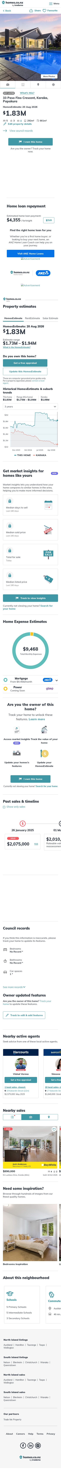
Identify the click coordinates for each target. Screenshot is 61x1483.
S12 (36, 844)
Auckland (8, 1345)
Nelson (7, 1362)
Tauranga (31, 1345)
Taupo (42, 1345)
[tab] (13, 318)
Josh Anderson (8, 1163)
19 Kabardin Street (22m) (17, 1090)
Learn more (37, 719)
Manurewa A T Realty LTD (22, 1166)
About (9, 1433)
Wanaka (44, 1362)
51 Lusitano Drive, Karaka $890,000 (30, 1144)
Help (30, 1433)
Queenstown (10, 1365)
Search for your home (47, 786)
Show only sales (15, 806)
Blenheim (17, 1362)
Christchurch (31, 1362)
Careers (20, 1433)
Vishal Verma (21, 1073)
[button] (30, 679)
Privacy (51, 1433)
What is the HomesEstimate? (16, 347)
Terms (40, 1433)
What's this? (27, 92)
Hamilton (19, 1345)
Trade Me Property (12, 1419)
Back (8, 10)
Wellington (9, 1348)
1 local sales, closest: (15, 1087)
